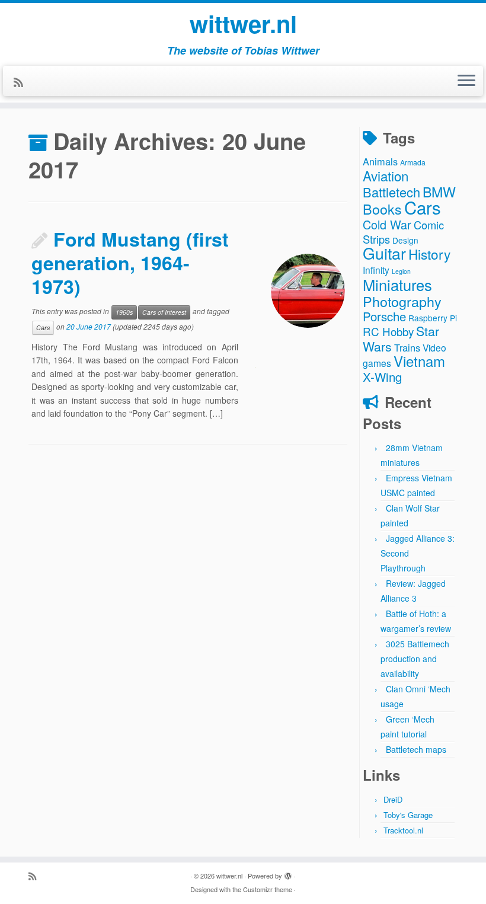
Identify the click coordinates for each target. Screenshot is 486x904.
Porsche (384, 316)
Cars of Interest (164, 312)
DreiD (392, 799)
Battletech (391, 192)
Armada (413, 162)
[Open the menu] (466, 81)
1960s (124, 312)
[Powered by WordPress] (288, 873)
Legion (401, 271)
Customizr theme (267, 889)
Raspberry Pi (432, 318)
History (429, 253)
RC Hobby (388, 331)
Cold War (387, 224)
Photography (402, 301)
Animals (380, 161)
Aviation (385, 175)
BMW (439, 191)
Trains (407, 347)
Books (382, 209)
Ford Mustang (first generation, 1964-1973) (130, 262)
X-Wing (382, 376)
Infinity (376, 269)
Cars (43, 327)
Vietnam (419, 360)
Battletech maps (416, 749)
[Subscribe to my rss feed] (22, 82)
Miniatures (397, 284)
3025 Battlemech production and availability (415, 658)
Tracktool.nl (403, 830)
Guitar (384, 252)
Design (405, 240)
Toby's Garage (408, 814)
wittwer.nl (243, 23)
